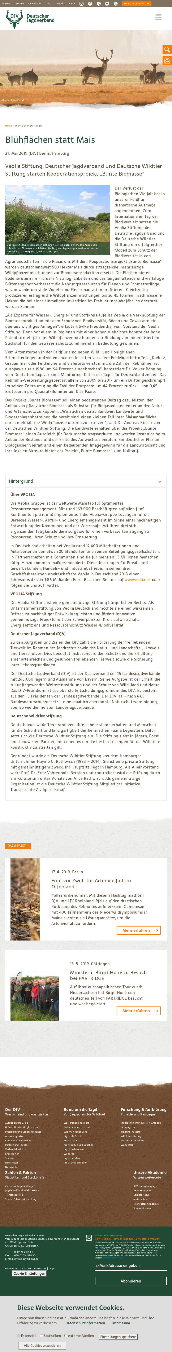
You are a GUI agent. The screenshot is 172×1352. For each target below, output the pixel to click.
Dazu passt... (18, 845)
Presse (6, 3)
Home (8, 126)
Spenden (10, 1158)
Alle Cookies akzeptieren (42, 1345)
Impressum (40, 1268)
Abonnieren (131, 1281)
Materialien (140, 1199)
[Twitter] (99, 3)
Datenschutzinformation (85, 1323)
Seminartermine (142, 1208)
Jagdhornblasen (73, 1158)
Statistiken (52, 1335)
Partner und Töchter (16, 1145)
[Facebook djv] (90, 3)
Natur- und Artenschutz (77, 1127)
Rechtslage (70, 1140)
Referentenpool (142, 1190)
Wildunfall (127, 1145)
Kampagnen (128, 1127)
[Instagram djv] (81, 3)
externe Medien (81, 1335)
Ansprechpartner (15, 1136)
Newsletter (11, 1163)
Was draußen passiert (76, 1123)
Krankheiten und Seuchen (79, 1145)
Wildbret (69, 1154)
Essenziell (29, 1335)
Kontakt (60, 3)
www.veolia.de (138, 580)
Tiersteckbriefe (14, 1195)
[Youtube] (107, 3)
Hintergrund (21, 481)
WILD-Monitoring (131, 1136)
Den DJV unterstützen (136, 3)
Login (52, 1268)
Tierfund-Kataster (131, 1132)
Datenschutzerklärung (112, 1258)
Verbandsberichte (15, 1149)
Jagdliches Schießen (75, 1163)
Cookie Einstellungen (29, 1273)
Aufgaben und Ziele (16, 1123)
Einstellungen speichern (118, 1336)
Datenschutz (12, 1268)
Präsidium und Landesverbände (23, 1132)
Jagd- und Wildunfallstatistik (22, 1190)
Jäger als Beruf (72, 1136)
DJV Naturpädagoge (145, 1186)
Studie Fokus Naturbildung (20, 1199)
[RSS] (116, 3)
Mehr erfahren (136, 930)
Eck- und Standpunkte (18, 1140)
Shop (72, 3)
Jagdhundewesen (74, 1149)
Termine (19, 3)
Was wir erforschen (132, 1140)
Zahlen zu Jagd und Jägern (20, 1186)
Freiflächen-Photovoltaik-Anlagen (141, 1123)
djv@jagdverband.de (26, 1259)
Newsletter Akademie (146, 1204)
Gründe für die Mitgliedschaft (22, 1127)
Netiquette (11, 1167)
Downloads (34, 3)
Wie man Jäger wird (75, 1132)
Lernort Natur (141, 1195)
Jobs (48, 3)
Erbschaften (12, 1154)
